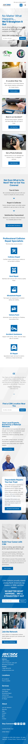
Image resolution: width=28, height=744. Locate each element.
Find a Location (6, 680)
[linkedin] (24, 724)
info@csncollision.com (8, 670)
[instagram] (18, 724)
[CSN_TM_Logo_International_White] (10, 653)
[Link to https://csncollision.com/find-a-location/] (21, 5)
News (3, 715)
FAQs (3, 711)
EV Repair (14, 354)
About (4, 704)
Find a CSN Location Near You (12, 35)
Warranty (4, 709)
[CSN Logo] (6, 3)
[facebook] (15, 724)
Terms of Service (21, 739)
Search (22, 38)
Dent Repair (13, 276)
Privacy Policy (12, 739)
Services (5, 686)
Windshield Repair (14, 296)
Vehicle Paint (14, 315)
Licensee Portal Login (7, 728)
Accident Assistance (14, 334)
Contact (4, 718)
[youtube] (21, 724)
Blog (3, 716)
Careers (4, 713)
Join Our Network (6, 707)
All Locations (5, 679)
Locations (6, 675)
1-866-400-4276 (6, 668)
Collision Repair (14, 257)
